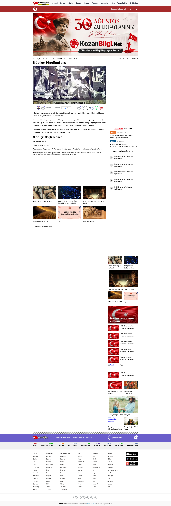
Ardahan (63, 456)
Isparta (62, 470)
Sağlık (113, 3)
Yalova (35, 489)
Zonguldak (63, 489)
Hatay (35, 470)
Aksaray (95, 453)
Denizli (35, 464)
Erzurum (36, 467)
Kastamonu (81, 473)
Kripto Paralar (132, 444)
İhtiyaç (62, 3)
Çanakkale (81, 462)
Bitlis (109, 459)
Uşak (94, 487)
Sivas (79, 484)
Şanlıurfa (95, 484)
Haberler (70, 3)
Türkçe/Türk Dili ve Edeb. (60, 59)
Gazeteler (60, 444)
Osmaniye (81, 481)
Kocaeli (80, 475)
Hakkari (110, 467)
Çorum (109, 462)
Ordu (61, 481)
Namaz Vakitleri (47, 444)
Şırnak (109, 484)
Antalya (48, 456)
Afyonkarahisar (65, 453)
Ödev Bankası (47, 59)
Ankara (35, 456)
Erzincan (110, 464)
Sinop (62, 484)
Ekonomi (78, 3)
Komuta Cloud (91, 504)
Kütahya (110, 475)
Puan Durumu (85, 444)
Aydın (94, 456)
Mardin (62, 478)
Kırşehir (48, 475)
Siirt (47, 484)
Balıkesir (110, 456)
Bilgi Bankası (134, 3)
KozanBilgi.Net (37, 59)
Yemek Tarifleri (122, 3)
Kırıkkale (110, 473)
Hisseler (97, 444)
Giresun (80, 467)
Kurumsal (54, 3)
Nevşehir (36, 481)
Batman (48, 459)
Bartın (35, 459)
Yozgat (48, 489)
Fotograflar (104, 3)
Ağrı (79, 453)
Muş (108, 478)
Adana (35, 453)
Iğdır (47, 470)
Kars (61, 473)
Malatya (35, 478)
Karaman (49, 473)
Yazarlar (95, 3)
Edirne (80, 464)
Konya (94, 475)
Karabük (35, 473)
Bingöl (94, 459)
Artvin (80, 456)
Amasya (110, 453)
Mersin (80, 478)
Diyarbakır (49, 464)
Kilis (61, 475)
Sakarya (110, 481)
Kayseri (95, 473)
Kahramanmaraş (112, 470)
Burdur (48, 462)
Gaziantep (63, 467)
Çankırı (95, 462)
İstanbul (80, 470)
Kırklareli (36, 475)
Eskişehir (49, 467)
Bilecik (80, 459)
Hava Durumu (72, 444)
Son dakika (118, 9)
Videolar (87, 3)
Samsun (35, 484)
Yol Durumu (119, 444)
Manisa (48, 478)
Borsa (35, 444)
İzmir (94, 470)
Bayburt (63, 459)
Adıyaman (49, 453)
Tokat (48, 487)
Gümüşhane (96, 467)
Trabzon (63, 487)
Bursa (62, 462)
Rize (94, 481)
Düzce (62, 464)
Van (108, 487)
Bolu (34, 462)
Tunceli (80, 487)
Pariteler (107, 444)
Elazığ (94, 464)
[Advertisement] (20, 42)
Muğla (94, 478)
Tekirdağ (36, 487)
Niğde (48, 481)
